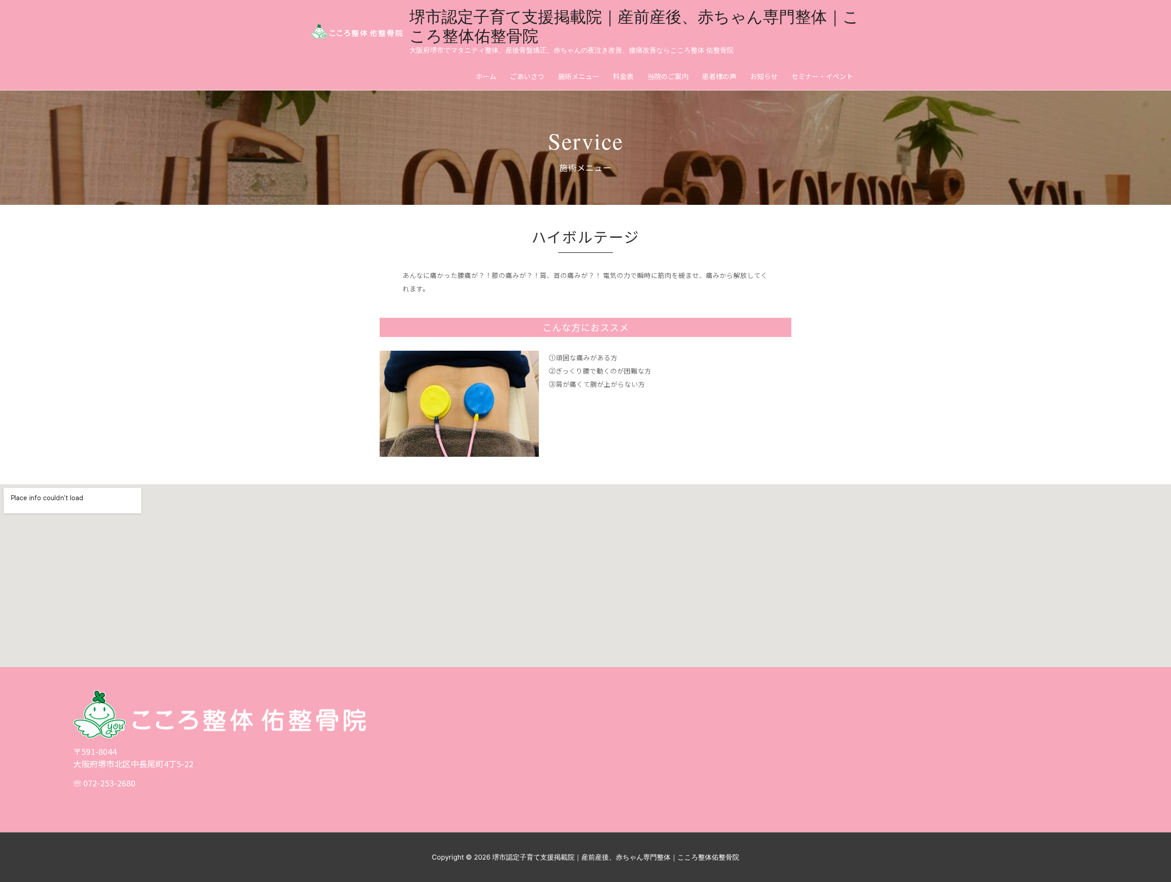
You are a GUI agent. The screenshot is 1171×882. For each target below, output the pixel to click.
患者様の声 (719, 76)
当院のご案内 (667, 76)
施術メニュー (578, 76)
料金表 (623, 76)
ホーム (486, 76)
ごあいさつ (527, 76)
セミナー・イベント (822, 76)
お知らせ (764, 76)
